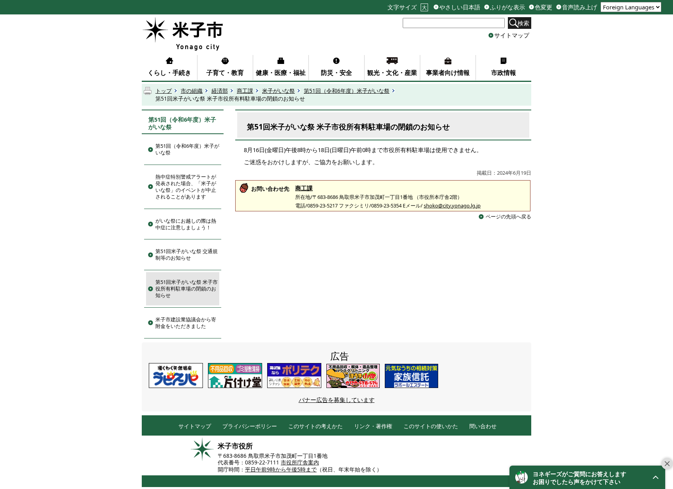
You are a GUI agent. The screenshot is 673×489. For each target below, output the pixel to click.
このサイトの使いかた (430, 426)
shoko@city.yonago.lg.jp (452, 205)
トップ (163, 90)
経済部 (219, 90)
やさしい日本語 (459, 7)
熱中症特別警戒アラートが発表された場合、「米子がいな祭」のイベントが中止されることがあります (185, 186)
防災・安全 (336, 72)
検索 (523, 23)
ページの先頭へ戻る (508, 216)
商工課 (245, 90)
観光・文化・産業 (392, 72)
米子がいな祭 (278, 90)
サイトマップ (511, 35)
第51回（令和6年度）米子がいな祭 (346, 90)
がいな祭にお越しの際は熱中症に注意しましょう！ (185, 224)
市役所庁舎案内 (300, 462)
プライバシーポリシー (249, 426)
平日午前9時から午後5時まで (281, 469)
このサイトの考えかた (315, 426)
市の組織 (192, 90)
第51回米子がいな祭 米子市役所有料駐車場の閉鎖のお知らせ (186, 288)
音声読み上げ (579, 7)
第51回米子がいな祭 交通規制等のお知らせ (186, 254)
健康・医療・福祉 (281, 72)
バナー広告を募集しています (337, 400)
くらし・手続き (169, 72)
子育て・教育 (225, 72)
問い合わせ (483, 426)
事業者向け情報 (448, 72)
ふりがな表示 (507, 7)
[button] (587, 477)
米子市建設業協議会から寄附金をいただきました (185, 323)
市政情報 (503, 72)
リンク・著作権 (373, 426)
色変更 (543, 7)
